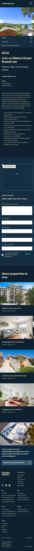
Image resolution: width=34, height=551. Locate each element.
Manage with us (22, 509)
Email (3, 236)
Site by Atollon (28, 546)
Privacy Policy (28, 537)
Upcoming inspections (9, 495)
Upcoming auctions (8, 497)
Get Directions (9, 166)
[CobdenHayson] (8, 3)
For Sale (4, 493)
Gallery (4, 38)
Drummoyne (21, 479)
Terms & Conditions (6, 537)
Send (27, 254)
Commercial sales (23, 497)
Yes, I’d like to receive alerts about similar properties (11, 255)
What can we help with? (10, 204)
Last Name (5, 227)
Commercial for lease (8, 515)
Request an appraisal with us (13, 462)
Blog (3, 527)
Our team (5, 523)
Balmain (19, 477)
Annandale (20, 475)
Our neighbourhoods (8, 501)
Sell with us (20, 493)
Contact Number (8, 244)
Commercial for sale (8, 499)
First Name (5, 218)
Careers (4, 529)
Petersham (20, 485)
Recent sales (21, 495)
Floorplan (5, 41)
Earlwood (20, 481)
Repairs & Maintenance (9, 513)
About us (4, 525)
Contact (4, 531)
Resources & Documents (10, 45)
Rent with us (5, 509)
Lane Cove (20, 483)
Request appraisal (23, 499)
